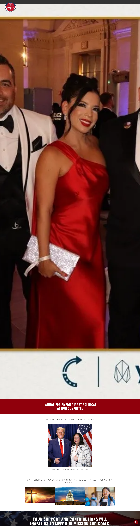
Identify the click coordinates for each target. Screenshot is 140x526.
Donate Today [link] (85, 2)
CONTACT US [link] (114, 2)
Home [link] (56, 2)
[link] (10, 1)
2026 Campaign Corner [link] (69, 2)
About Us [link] (96, 2)
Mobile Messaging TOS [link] (129, 2)
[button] (136, 522)
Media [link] (105, 2)
